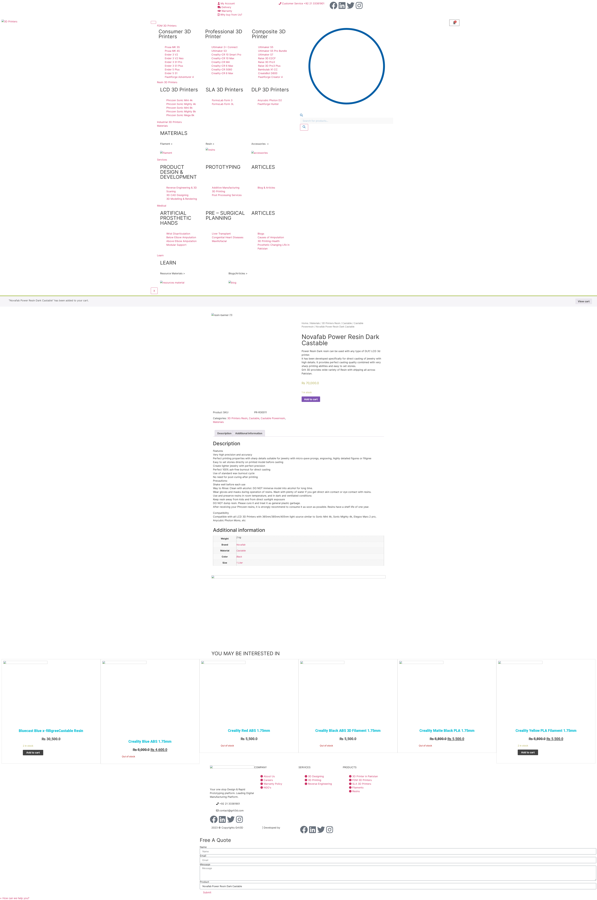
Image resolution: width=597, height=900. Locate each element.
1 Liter (239, 562)
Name (203, 847)
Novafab (240, 544)
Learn (160, 255)
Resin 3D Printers (167, 82)
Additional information (248, 433)
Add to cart (311, 399)
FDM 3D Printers (166, 25)
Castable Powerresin (273, 418)
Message (205, 864)
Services (162, 159)
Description (224, 433)
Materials (162, 125)
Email (203, 855)
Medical (161, 205)
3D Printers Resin (237, 418)
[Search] (304, 127)
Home (305, 323)
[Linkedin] (342, 5)
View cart (584, 301)
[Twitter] (350, 5)
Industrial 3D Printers (169, 122)
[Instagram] (359, 5)
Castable (254, 418)
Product (204, 882)
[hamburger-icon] (153, 22)
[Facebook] (333, 5)
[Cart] (454, 23)
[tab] (224, 433)
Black (239, 556)
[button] (14, 898)
